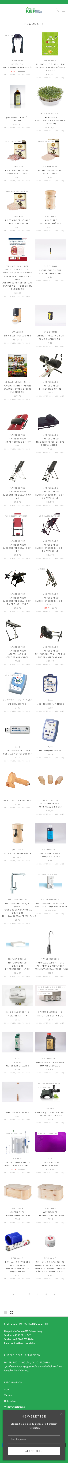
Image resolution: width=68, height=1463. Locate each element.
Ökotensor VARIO (17, 1112)
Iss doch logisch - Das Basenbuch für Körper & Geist (50, 67)
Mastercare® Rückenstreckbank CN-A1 (18, 494)
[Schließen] (61, 1413)
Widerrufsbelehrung (14, 1406)
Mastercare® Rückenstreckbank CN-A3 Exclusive (50, 494)
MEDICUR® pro (17, 704)
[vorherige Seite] (14, 1294)
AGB (6, 1389)
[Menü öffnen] (5, 9)
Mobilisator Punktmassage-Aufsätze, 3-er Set (50, 803)
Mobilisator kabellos (17, 800)
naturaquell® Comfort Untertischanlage (17, 965)
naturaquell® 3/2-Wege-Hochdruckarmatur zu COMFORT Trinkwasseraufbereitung (19, 910)
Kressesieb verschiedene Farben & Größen (50, 120)
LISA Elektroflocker (17, 335)
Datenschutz (10, 1401)
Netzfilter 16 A (18, 1015)
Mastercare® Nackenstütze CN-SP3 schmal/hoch (50, 441)
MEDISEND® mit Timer (50, 704)
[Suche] (57, 9)
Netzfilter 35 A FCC (50, 1015)
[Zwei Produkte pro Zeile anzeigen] (11, 1312)
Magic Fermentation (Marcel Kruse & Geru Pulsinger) (17, 388)
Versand (8, 1395)
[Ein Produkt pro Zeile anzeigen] (5, 1312)
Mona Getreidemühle (18, 853)
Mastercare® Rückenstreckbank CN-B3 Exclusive (50, 548)
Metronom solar (50, 750)
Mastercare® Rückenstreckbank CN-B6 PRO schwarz (18, 600)
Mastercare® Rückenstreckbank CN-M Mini (50, 600)
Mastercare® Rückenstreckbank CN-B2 (18, 548)
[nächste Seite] (54, 1294)
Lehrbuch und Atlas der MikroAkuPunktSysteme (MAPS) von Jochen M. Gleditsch (17, 283)
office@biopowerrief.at (23, 1343)
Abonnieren (34, 1451)
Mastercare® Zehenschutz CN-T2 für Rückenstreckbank (50, 653)
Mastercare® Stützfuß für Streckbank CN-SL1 (17, 653)
